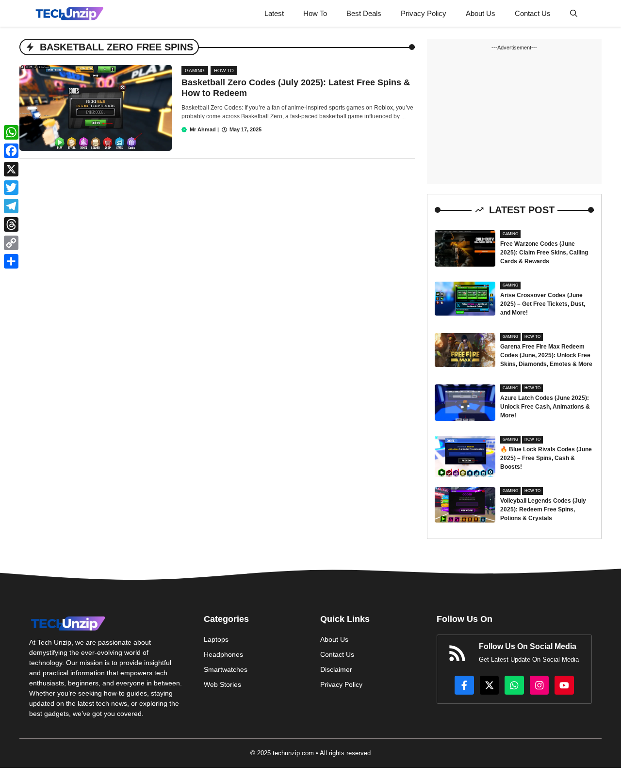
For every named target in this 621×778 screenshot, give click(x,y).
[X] (11, 169)
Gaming (195, 70)
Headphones (223, 654)
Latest (274, 13)
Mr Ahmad (203, 129)
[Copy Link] (11, 243)
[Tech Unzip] (69, 13)
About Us (480, 13)
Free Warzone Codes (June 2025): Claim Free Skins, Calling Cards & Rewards (544, 252)
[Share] (11, 261)
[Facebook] (11, 151)
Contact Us (533, 13)
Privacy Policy (423, 13)
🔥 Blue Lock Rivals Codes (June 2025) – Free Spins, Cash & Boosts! (546, 458)
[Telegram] (11, 206)
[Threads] (11, 224)
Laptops (216, 639)
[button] (573, 13)
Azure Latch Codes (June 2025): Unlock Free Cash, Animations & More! (545, 407)
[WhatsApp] (11, 132)
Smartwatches (225, 669)
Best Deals (363, 13)
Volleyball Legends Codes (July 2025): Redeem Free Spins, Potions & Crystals (543, 509)
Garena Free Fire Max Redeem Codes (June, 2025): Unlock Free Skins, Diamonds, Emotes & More (546, 355)
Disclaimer (336, 669)
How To (315, 13)
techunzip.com (293, 753)
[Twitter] (11, 187)
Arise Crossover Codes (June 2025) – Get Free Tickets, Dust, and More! (542, 304)
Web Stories (222, 684)
